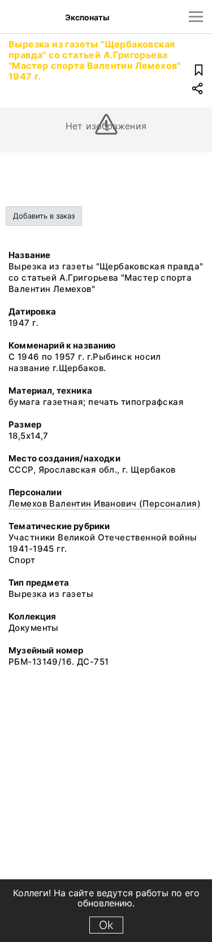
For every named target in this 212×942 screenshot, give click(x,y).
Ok (106, 925)
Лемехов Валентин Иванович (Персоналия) (104, 503)
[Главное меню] (196, 17)
